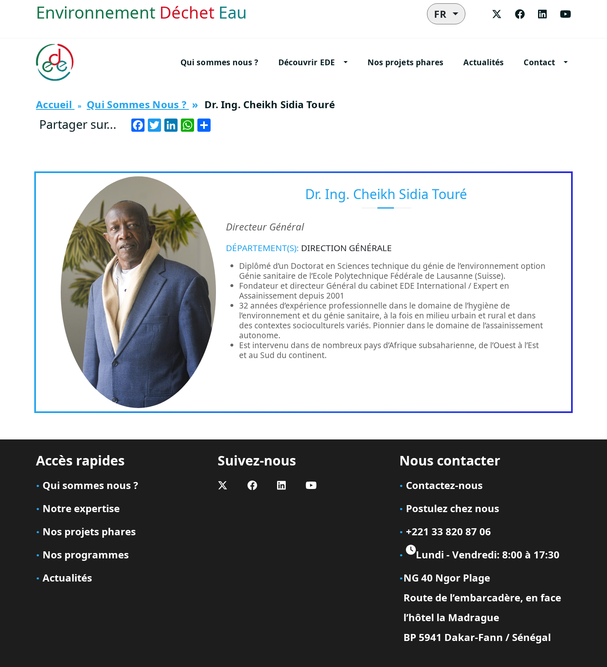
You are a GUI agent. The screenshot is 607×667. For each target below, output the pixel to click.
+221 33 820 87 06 (448, 531)
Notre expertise (81, 508)
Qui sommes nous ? (219, 62)
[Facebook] (520, 14)
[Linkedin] (542, 14)
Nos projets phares (406, 62)
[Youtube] (565, 14)
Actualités (483, 62)
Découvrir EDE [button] (306, 62)
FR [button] (442, 14)
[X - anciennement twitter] (497, 14)
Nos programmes (86, 554)
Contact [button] (539, 62)
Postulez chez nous (452, 508)
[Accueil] (58, 62)
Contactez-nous (444, 485)
